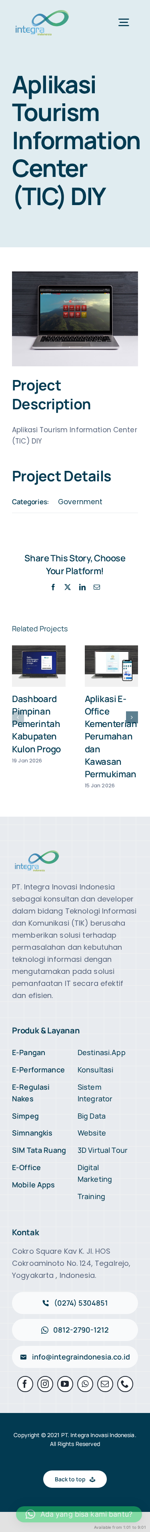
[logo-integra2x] (42, 11)
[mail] (105, 1384)
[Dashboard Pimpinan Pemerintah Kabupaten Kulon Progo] (39, 665)
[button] (18, 717)
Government (80, 502)
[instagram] (45, 1384)
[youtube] (65, 1384)
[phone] (125, 1384)
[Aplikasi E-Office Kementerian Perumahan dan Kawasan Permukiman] (111, 665)
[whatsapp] (85, 1384)
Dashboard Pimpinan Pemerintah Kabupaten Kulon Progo (36, 724)
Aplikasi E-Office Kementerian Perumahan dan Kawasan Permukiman (111, 736)
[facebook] (25, 1384)
